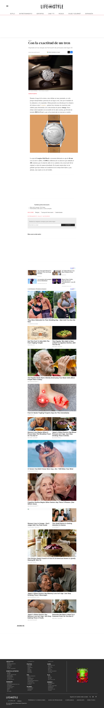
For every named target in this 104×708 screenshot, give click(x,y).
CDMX (29, 668)
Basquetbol (10, 675)
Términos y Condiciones (36, 700)
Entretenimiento (25, 13)
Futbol (9, 672)
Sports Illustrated (12, 671)
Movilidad (30, 679)
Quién (49, 664)
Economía (9, 685)
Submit (68, 225)
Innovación (30, 681)
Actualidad (30, 687)
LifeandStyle (31, 661)
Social (29, 677)
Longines (43, 105)
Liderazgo (30, 689)
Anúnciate (80, 700)
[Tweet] (69, 52)
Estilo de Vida (51, 689)
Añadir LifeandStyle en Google (54, 52)
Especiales (50, 661)
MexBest (49, 682)
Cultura (50, 672)
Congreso (30, 667)
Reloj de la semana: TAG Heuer (37, 207)
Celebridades (59, 212)
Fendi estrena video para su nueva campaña (40, 208)
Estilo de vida (51, 679)
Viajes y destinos (52, 685)
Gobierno (30, 665)
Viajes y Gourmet (74, 13)
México (29, 666)
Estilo (12, 13)
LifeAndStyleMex (97, 696)
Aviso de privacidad (55, 700)
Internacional (10, 686)
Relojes (37, 212)
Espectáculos (51, 665)
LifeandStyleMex (90, 697)
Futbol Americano (11, 674)
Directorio (91, 700)
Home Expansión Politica (13, 684)
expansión (89, 13)
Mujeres (9, 691)
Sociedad (30, 672)
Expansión (9, 681)
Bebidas (50, 684)
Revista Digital (10, 679)
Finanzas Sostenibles (33, 680)
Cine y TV (51, 13)
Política (29, 664)
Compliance (69, 700)
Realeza (50, 666)
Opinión (30, 671)
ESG (28, 674)
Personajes (51, 686)
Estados (29, 669)
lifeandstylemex (94, 696)
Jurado (50, 690)
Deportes (40, 13)
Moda (49, 668)
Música (61, 13)
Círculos (50, 667)
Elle (48, 674)
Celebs (49, 678)
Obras (8, 688)
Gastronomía (51, 683)
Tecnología (10, 687)
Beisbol (9, 673)
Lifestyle (9, 678)
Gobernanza (31, 678)
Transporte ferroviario (47, 212)
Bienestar (50, 687)
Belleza (50, 669)
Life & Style (9, 661)
